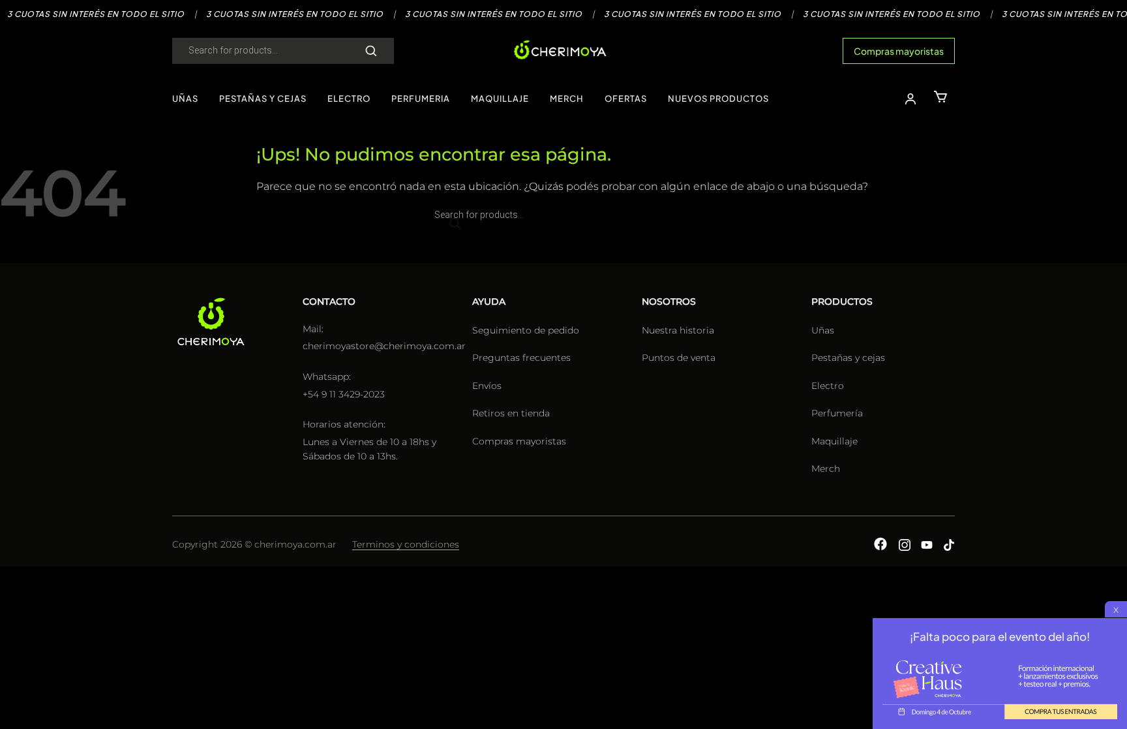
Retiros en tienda (511, 413)
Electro (827, 386)
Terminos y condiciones (405, 544)
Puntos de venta (678, 358)
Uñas (822, 330)
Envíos (487, 386)
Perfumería (837, 413)
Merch (825, 468)
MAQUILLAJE (500, 98)
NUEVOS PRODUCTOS (718, 98)
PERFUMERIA (420, 98)
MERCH (567, 98)
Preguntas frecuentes (521, 358)
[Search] (371, 51)
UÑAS (185, 98)
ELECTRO (348, 98)
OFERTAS (626, 98)
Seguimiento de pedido (525, 330)
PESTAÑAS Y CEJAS (263, 98)
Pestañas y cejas (848, 358)
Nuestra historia (678, 330)
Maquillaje (834, 441)
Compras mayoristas (899, 51)
